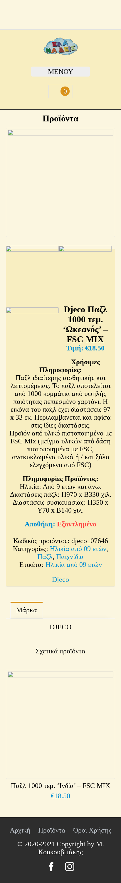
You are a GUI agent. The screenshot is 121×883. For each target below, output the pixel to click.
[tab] (26, 610)
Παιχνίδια (70, 556)
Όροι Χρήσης (92, 830)
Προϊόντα (51, 830)
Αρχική (20, 830)
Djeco (60, 579)
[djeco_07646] (60, 182)
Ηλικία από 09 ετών (78, 548)
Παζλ (45, 556)
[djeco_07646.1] (85, 275)
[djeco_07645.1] (32, 336)
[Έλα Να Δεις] (60, 53)
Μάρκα (26, 610)
